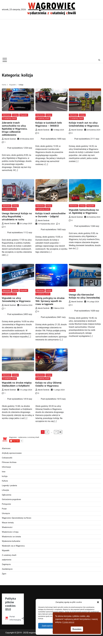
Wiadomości (7, 527)
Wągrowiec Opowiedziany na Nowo (16, 518)
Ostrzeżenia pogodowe (11, 499)
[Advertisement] (51, 38)
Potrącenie (6, 504)
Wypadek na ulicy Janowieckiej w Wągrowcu (16, 299)
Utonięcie (6, 513)
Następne (60, 432)
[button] (98, 602)
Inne (3, 472)
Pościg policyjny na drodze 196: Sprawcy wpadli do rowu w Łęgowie (49, 301)
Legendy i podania (9, 486)
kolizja (15, 115)
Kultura (5, 481)
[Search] (99, 60)
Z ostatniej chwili (9, 118)
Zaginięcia (6, 564)
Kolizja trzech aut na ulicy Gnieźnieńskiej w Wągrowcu (84, 124)
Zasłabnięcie (7, 569)
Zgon (4, 574)
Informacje (6, 467)
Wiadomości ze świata (11, 537)
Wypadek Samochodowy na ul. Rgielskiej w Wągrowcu (84, 211)
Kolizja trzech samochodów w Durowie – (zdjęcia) (50, 215)
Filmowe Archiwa (9, 462)
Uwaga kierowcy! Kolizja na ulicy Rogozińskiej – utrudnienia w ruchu (17, 216)
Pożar (4, 509)
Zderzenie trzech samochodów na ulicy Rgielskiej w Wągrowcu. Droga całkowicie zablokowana (14, 128)
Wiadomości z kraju (10, 532)
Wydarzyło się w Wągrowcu (13, 546)
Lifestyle (5, 490)
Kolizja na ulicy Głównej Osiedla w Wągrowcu (48, 384)
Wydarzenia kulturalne (11, 541)
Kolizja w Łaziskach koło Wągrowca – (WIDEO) (48, 124)
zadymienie (6, 560)
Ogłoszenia (6, 495)
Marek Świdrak (10, 139)
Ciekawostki (7, 458)
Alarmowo (6, 115)
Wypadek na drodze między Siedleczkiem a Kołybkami (17, 384)
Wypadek (23, 115)
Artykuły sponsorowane (12, 453)
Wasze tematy (8, 523)
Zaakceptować (48, 626)
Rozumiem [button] (76, 629)
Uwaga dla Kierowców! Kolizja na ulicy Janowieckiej (84, 296)
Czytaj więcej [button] (68, 622)
